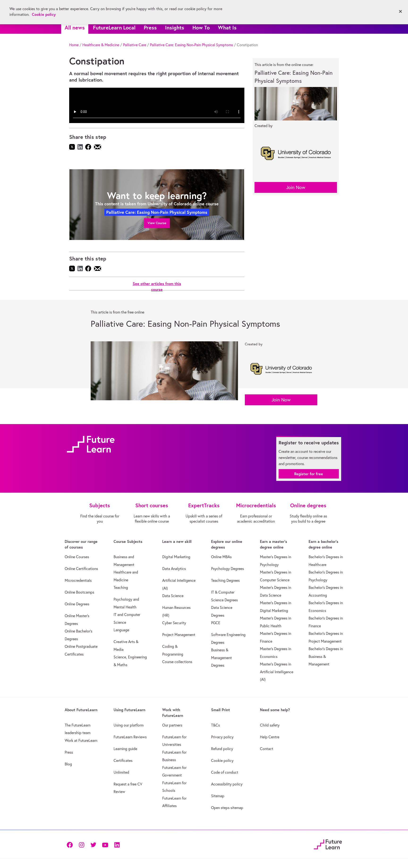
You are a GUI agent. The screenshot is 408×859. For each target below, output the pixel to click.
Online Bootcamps (79, 592)
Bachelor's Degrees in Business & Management (326, 656)
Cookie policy (222, 760)
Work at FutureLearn (81, 740)
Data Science (172, 595)
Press (150, 27)
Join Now (295, 187)
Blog (68, 764)
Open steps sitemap (227, 807)
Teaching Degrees (225, 580)
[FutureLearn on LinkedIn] (117, 844)
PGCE (215, 622)
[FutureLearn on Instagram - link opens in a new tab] (81, 844)
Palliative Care (134, 44)
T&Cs (215, 725)
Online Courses (77, 556)
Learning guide (125, 748)
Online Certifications (81, 568)
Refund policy (222, 748)
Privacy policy (222, 737)
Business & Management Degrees (221, 658)
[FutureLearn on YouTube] (105, 844)
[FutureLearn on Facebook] (71, 844)
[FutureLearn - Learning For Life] (328, 844)
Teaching (121, 587)
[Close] (400, 11)
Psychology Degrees (227, 568)
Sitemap (217, 795)
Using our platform (129, 725)
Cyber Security (174, 622)
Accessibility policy (226, 784)
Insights (174, 27)
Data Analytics (174, 568)
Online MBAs (221, 556)
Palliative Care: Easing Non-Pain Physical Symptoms (191, 44)
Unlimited (121, 772)
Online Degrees (77, 604)
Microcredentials (78, 580)
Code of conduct (224, 772)
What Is (227, 27)
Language (121, 630)
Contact (266, 748)
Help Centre (269, 737)
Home (74, 44)
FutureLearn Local (114, 27)
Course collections (177, 661)
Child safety (270, 725)
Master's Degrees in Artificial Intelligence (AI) (276, 672)
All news (75, 27)
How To (201, 27)
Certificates (123, 760)
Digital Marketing (176, 556)
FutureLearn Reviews (130, 737)
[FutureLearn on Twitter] (93, 844)
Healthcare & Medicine (100, 44)
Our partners (172, 725)
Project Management (178, 634)
